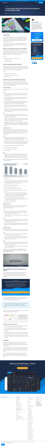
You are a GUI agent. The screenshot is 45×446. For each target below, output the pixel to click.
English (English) (30, 409)
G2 (14, 398)
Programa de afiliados (18, 412)
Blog (21, 2)
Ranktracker (4, 2)
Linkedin (11, 398)
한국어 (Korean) (30, 438)
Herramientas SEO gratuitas (19, 416)
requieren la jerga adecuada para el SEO (9, 250)
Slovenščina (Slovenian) (31, 436)
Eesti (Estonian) (30, 427)
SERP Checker (18, 400)
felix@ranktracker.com (38, 405)
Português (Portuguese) (31, 418)
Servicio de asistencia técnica (31, 406)
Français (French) (30, 412)
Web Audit (17, 401)
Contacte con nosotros (38, 398)
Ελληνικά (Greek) (30, 426)
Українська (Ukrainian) (30, 437)
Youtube (4, 398)
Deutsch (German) (30, 410)
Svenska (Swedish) (30, 419)
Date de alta (40, 2)
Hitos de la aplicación (30, 405)
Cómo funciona (15, 2)
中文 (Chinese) (29, 421)
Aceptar (3, 444)
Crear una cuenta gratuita (16, 292)
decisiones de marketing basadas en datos (10, 297)
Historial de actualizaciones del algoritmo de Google (21, 419)
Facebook (1, 398)
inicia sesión (20, 369)
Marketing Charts (10, 159)
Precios (19, 2)
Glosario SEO (17, 414)
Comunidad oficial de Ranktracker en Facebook (6, 398)
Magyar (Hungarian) (30, 429)
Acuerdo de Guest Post (19, 417)
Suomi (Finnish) (30, 428)
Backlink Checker (18, 402)
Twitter (9, 398)
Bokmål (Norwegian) (30, 439)
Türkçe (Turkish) (30, 420)
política (4, 442)
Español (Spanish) (30, 411)
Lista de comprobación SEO (19, 404)
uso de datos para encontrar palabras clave (14, 310)
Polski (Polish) (29, 417)
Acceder (37, 2)
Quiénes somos (38, 399)
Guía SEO (17, 415)
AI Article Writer (18, 405)
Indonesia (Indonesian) (30, 430)
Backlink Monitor (18, 403)
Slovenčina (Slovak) (30, 435)
